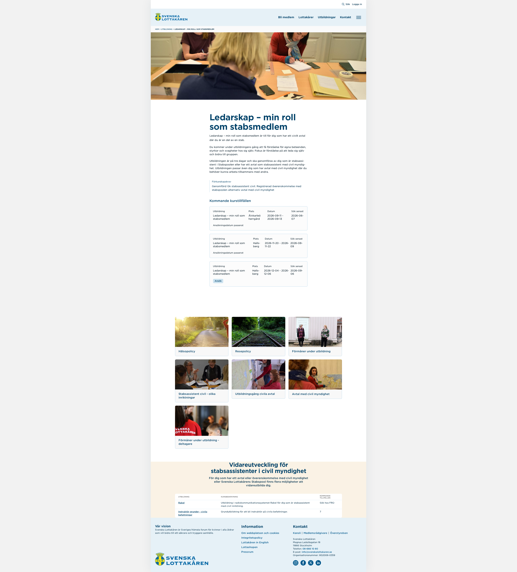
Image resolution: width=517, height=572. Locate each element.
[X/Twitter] (310, 563)
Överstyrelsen (339, 533)
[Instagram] (295, 563)
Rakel (181, 503)
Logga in (357, 4)
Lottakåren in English (255, 542)
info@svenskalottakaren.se (317, 552)
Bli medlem (286, 17)
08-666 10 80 (310, 548)
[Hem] (171, 17)
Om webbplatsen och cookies (260, 533)
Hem (157, 29)
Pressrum (247, 551)
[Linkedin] (318, 563)
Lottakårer (306, 17)
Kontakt (345, 17)
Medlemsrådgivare (315, 533)
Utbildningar (327, 17)
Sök (348, 4)
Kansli (297, 533)
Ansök (218, 281)
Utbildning (166, 29)
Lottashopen (249, 547)
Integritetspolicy (251, 537)
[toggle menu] (358, 17)
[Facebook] (303, 563)
